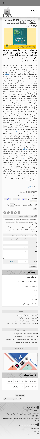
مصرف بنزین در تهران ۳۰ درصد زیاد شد (26, 342)
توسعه (30, 83)
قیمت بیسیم (33, 299)
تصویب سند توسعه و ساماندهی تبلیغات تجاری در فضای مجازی (20, 219)
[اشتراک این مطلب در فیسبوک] (15, 212)
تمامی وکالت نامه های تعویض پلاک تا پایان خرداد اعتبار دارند (21, 323)
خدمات (25, 149)
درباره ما (36, 431)
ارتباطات (7, 74)
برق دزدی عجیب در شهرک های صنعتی (27, 315)
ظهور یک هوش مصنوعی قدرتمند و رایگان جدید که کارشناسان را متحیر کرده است (20, 223)
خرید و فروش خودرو (31, 286)
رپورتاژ (15, 386)
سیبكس (30, 186)
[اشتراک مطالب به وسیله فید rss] (4, 212)
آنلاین (24, 199)
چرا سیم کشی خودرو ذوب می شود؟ (28, 318)
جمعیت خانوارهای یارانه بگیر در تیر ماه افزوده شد (24, 320)
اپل (22, 386)
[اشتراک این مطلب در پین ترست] (8, 212)
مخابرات (17, 131)
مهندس (25, 158)
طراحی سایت (33, 290)
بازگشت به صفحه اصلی (12, 399)
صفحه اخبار (19, 395)
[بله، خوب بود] (12, 205)
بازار (27, 386)
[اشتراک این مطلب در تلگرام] (19, 212)
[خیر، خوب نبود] (35, 208)
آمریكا (10, 381)
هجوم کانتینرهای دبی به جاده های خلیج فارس (25, 333)
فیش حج (34, 295)
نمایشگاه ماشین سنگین (30, 304)
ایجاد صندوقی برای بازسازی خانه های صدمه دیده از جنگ (22, 227)
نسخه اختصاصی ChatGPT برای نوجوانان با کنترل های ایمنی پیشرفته (21, 230)
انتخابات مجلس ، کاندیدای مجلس (27, 281)
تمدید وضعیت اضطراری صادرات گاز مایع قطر (25, 336)
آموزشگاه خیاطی (32, 277)
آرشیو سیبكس (34, 428)
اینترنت (7, 199)
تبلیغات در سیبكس (33, 433)
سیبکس (32, 10)
